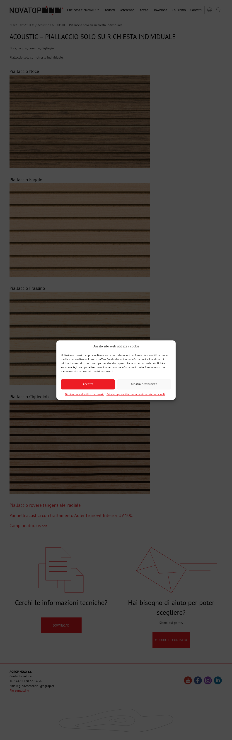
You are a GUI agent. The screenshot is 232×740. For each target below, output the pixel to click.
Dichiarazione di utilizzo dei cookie (84, 394)
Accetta (87, 384)
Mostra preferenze (144, 384)
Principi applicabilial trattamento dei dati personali (135, 394)
